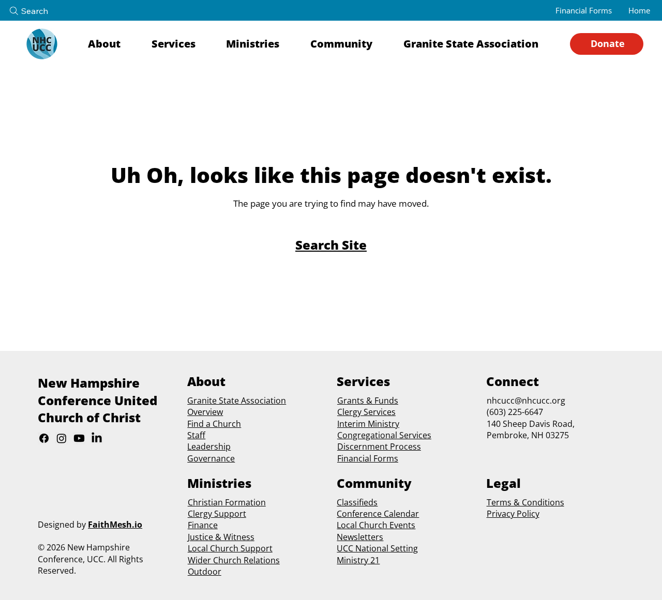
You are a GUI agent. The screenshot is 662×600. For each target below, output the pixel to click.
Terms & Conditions (525, 502)
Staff (196, 435)
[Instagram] (61, 438)
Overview (205, 412)
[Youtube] (79, 438)
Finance (203, 525)
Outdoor (204, 571)
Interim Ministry (368, 423)
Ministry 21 (358, 560)
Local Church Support (230, 548)
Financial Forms (367, 458)
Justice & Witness (221, 537)
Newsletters (360, 537)
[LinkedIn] (97, 438)
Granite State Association (236, 400)
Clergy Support (217, 513)
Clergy (349, 412)
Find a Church (214, 423)
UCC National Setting (377, 548)
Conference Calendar (378, 513)
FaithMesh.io (115, 524)
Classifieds (357, 502)
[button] (113, 44)
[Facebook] (44, 438)
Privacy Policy (513, 513)
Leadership (209, 446)
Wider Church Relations (234, 560)
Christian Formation (227, 502)
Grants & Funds (367, 400)
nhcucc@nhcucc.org (526, 400)
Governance (211, 458)
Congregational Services (384, 435)
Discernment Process (379, 446)
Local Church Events (376, 525)
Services (379, 412)
